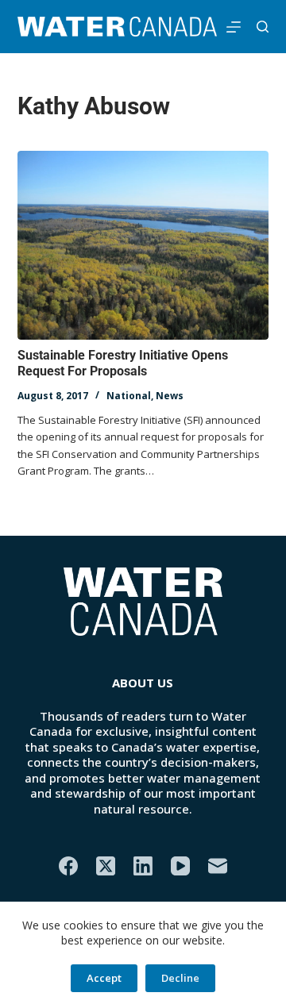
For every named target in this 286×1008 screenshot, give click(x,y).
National (128, 395)
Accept (104, 978)
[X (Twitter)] (105, 865)
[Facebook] (68, 865)
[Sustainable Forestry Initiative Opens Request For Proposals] (143, 245)
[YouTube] (180, 865)
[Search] (263, 27)
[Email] (217, 865)
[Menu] (233, 27)
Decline (180, 978)
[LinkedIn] (143, 865)
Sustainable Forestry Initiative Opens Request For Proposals (122, 363)
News (170, 395)
